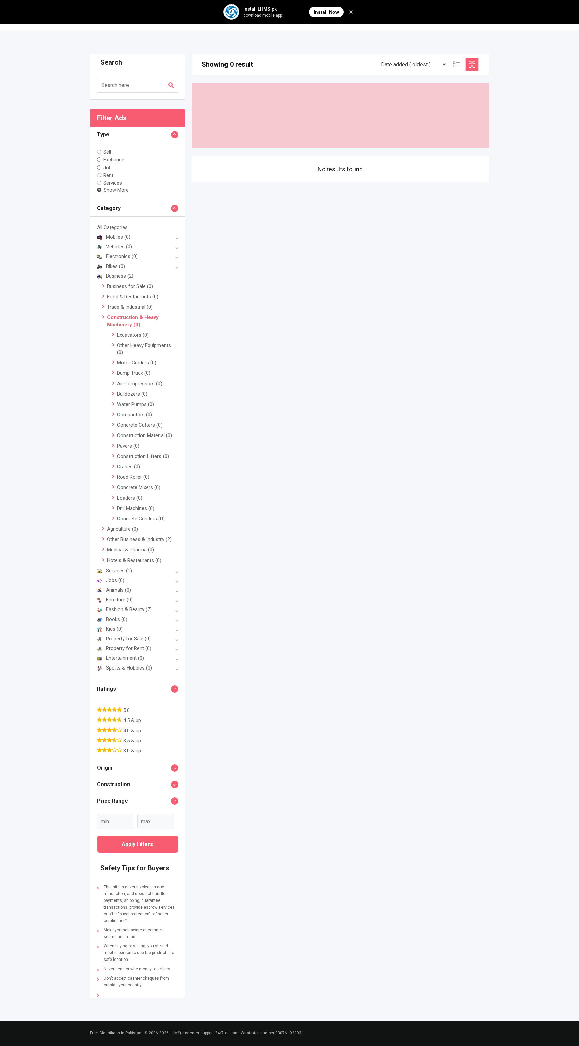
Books (116, 619)
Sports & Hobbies (129, 668)
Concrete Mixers (138, 487)
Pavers (128, 446)
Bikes (115, 266)
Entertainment (125, 658)
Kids (114, 629)
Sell (107, 152)
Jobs (115, 580)
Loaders (129, 498)
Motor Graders (136, 363)
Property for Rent (128, 648)
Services (112, 183)
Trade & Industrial (130, 307)
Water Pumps (135, 404)
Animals (118, 590)
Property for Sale (128, 639)
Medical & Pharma (130, 550)
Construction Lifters (143, 456)
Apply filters (137, 844)
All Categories (112, 227)
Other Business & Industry (139, 539)
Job (107, 167)
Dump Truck (133, 373)
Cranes (128, 467)
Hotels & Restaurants (134, 560)
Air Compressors (139, 384)
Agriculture (122, 529)
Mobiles (118, 237)
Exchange (113, 160)
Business (119, 276)
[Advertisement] (340, 115)
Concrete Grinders (141, 519)
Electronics (122, 256)
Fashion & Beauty (129, 609)
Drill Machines (135, 508)
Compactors (134, 415)
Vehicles (119, 247)
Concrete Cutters (140, 425)
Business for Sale (130, 286)
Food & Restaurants (132, 297)
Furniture (119, 600)
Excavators (133, 335)
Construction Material (144, 435)
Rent (108, 175)
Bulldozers (132, 394)
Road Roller (133, 477)
